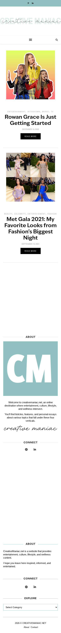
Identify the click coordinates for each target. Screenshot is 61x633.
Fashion (52, 214)
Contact (34, 627)
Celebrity (20, 214)
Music (45, 111)
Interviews (33, 111)
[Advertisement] (30, 297)
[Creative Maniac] (30, 21)
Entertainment (16, 111)
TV (52, 111)
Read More (31, 136)
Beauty (8, 214)
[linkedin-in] (33, 3)
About (26, 627)
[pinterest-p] (28, 3)
